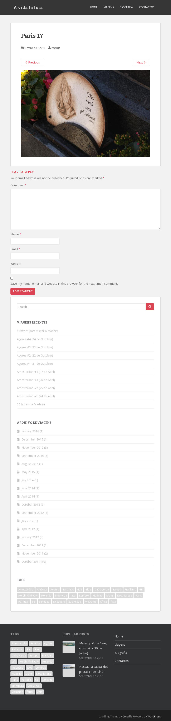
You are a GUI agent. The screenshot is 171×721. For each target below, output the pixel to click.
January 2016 (30, 431)
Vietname (90, 601)
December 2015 (32, 439)
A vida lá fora (28, 7)
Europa (117, 589)
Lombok (84, 595)
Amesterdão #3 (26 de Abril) (36, 380)
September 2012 (32, 513)
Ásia (113, 601)
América (42, 589)
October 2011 (30, 562)
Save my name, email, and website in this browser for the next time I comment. (64, 284)
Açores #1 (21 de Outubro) (35, 364)
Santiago (44, 601)
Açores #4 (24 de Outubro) (35, 339)
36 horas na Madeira (31, 404)
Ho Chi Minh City (28, 595)
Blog (88, 589)
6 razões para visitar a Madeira (38, 331)
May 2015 (28, 472)
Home (93, 7)
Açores (54, 589)
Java (73, 595)
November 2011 (32, 553)
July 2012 (27, 521)
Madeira (98, 595)
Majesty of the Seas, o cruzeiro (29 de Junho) (93, 648)
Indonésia (61, 595)
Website (15, 264)
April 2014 (28, 496)
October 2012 (30, 504)
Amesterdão (25, 589)
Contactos (146, 7)
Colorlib (127, 716)
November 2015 (32, 447)
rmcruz (56, 48)
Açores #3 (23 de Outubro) (35, 347)
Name (15, 234)
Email (15, 249)
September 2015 (32, 456)
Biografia (126, 7)
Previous (33, 62)
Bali (79, 589)
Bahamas (68, 589)
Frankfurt (130, 589)
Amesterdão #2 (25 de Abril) (36, 388)
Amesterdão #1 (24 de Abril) (36, 396)
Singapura (59, 601)
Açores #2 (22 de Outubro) (35, 355)
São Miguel (75, 601)
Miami (109, 595)
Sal (33, 601)
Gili (141, 589)
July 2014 (27, 480)
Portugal (23, 601)
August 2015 (29, 464)
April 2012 (28, 529)
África (103, 601)
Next (140, 62)
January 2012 (30, 537)
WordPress (154, 716)
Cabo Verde (102, 589)
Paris (139, 595)
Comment (18, 185)
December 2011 (32, 545)
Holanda (46, 595)
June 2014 (28, 488)
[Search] (150, 306)
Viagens (109, 7)
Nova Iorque (124, 595)
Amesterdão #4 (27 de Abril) (36, 372)
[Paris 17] (85, 113)
